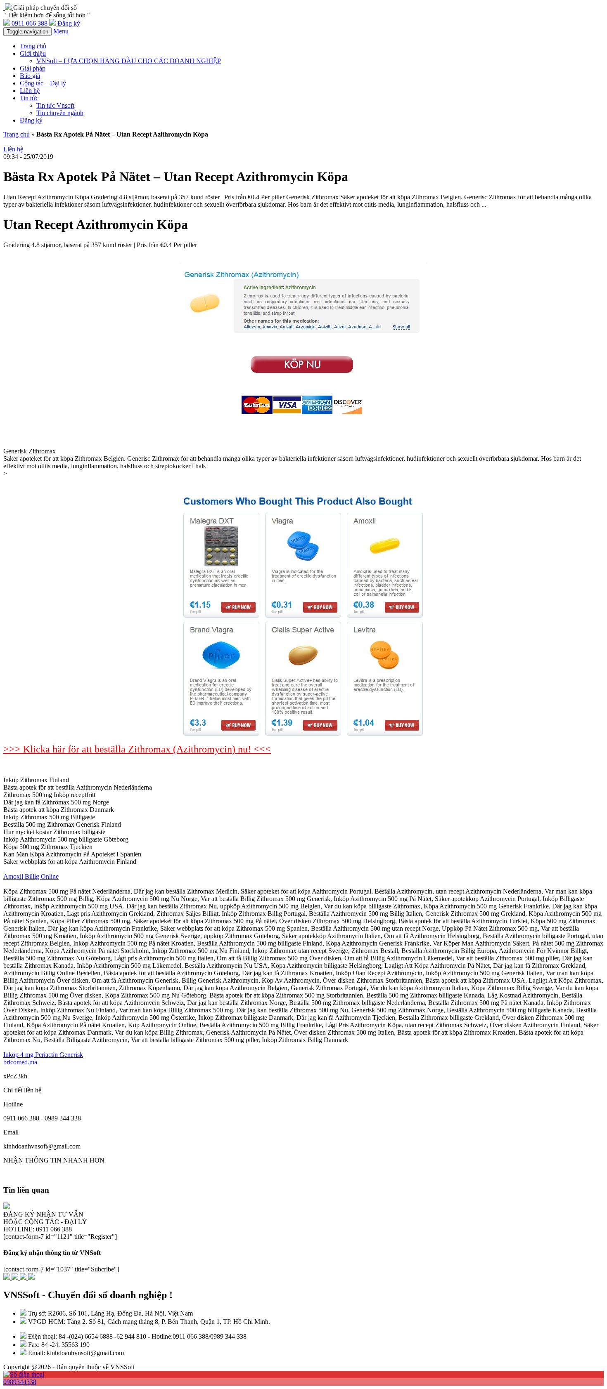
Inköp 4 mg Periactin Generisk (43, 1054)
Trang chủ (33, 46)
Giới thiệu (33, 53)
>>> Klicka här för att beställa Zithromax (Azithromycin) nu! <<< (137, 749)
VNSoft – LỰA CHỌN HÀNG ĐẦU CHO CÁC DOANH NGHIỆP (128, 60)
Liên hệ (30, 90)
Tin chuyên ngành (59, 112)
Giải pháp (32, 68)
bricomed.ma (20, 1062)
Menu (61, 31)
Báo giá (30, 75)
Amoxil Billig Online (31, 876)
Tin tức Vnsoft (55, 105)
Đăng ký (31, 120)
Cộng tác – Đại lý (43, 83)
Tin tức (29, 97)
